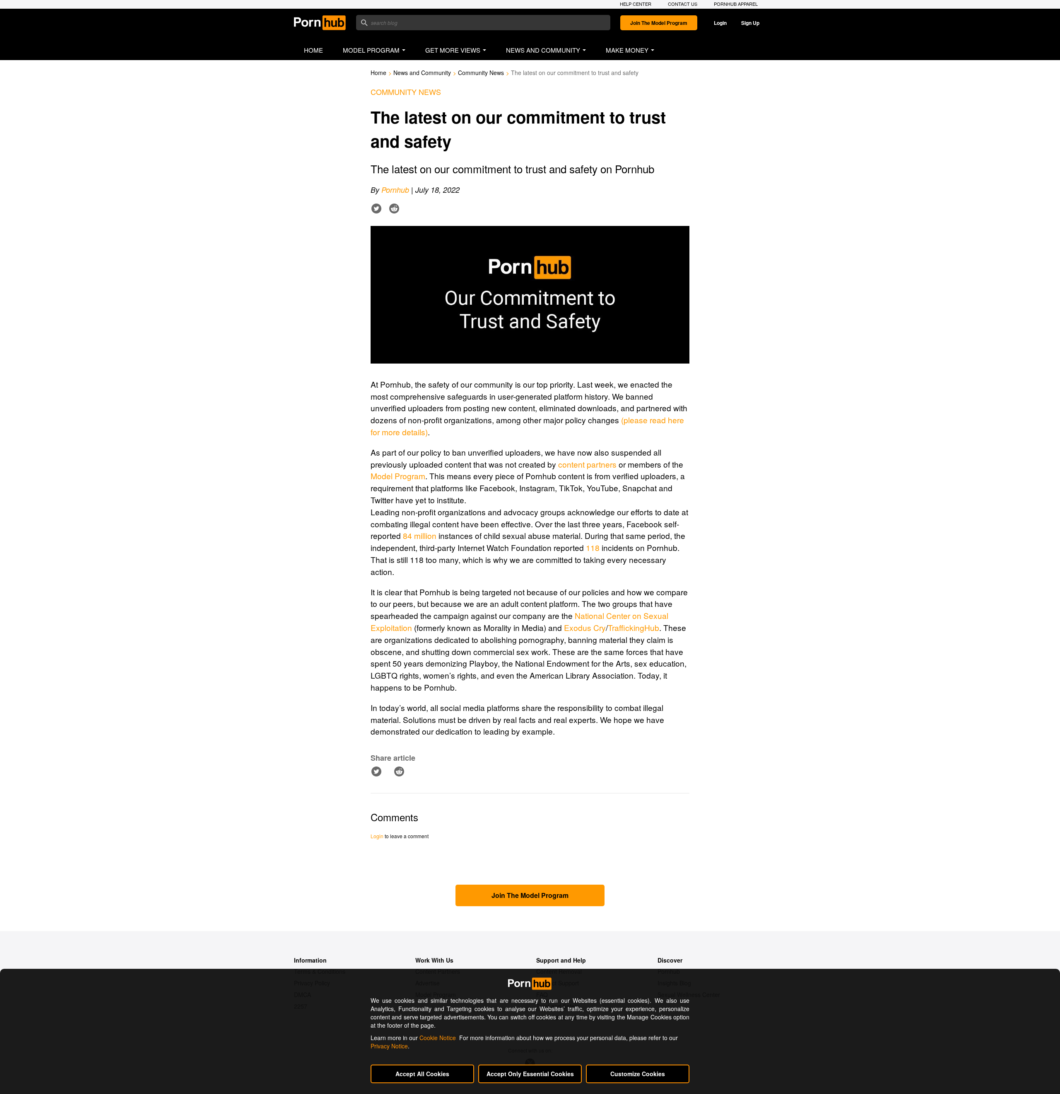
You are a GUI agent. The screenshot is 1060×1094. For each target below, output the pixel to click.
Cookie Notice (437, 1037)
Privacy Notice (389, 1046)
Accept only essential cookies (530, 1074)
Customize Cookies (637, 1074)
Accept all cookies (422, 1074)
